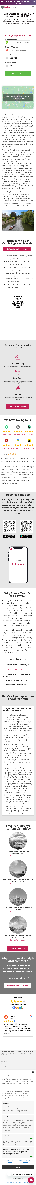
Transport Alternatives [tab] (16, 684)
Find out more (7, 435)
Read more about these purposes (25, 1161)
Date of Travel (10, 55)
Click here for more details (18, 856)
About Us (4, 1062)
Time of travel (10, 63)
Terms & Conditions (11, 1182)
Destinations (10, 1052)
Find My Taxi (18, 73)
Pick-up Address (11, 39)
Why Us (3, 1066)
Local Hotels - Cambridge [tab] (17, 664)
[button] (33, 1072)
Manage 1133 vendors (10, 1161)
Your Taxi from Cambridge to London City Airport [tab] (17, 709)
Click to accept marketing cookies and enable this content (18, 97)
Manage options (18, 1178)
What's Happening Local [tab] (17, 680)
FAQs (2, 1068)
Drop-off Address (11, 47)
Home (3, 1052)
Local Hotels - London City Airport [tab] (16, 675)
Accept (18, 1167)
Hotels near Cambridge (16, 669)
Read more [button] (8, 1033)
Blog (2, 1064)
